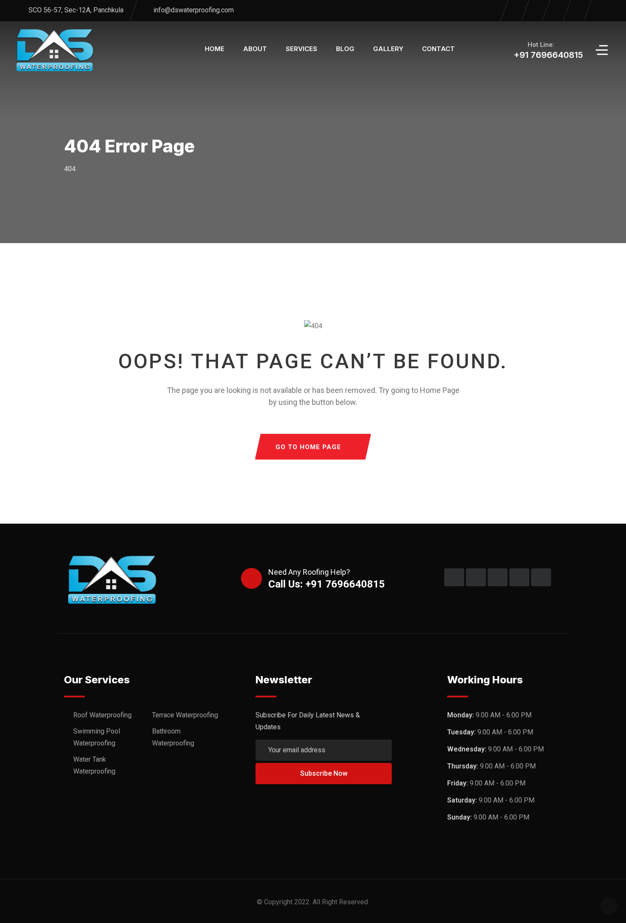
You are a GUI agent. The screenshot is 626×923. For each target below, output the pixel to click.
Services (301, 49)
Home (214, 49)
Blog (345, 49)
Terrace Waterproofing (185, 715)
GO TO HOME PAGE (308, 447)
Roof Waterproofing (102, 715)
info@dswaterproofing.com (193, 10)
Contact (438, 49)
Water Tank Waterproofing (94, 765)
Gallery (388, 49)
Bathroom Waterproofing (173, 737)
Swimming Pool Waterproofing (96, 737)
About (255, 49)
